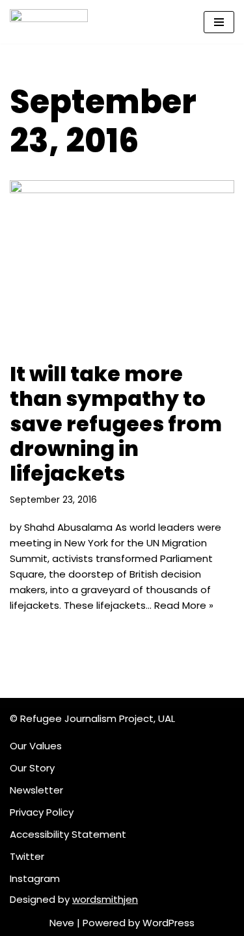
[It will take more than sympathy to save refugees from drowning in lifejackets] (122, 264)
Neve (61, 922)
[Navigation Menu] (219, 22)
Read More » (183, 605)
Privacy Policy (42, 812)
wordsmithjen (105, 899)
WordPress (168, 922)
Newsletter (36, 790)
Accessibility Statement (68, 834)
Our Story (32, 768)
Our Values (36, 746)
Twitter (27, 856)
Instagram (35, 878)
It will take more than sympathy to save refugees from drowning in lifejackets (116, 423)
